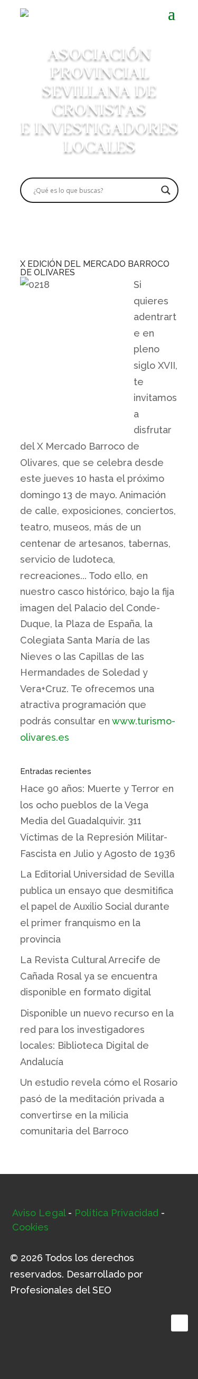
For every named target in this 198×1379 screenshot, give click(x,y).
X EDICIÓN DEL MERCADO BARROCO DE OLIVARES (94, 268)
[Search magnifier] (165, 190)
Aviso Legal (38, 1212)
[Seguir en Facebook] (179, 1323)
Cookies (30, 1227)
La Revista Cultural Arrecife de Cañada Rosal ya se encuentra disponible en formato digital (90, 976)
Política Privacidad (116, 1212)
